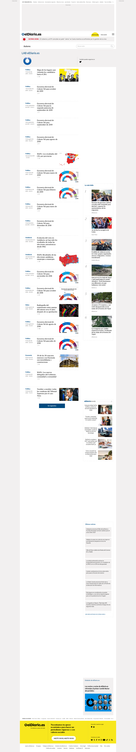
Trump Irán (73, 2)
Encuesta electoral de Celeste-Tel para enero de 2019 (47, 206)
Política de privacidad (93, 746)
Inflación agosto (95, 2)
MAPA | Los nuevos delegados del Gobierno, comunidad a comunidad (46, 374)
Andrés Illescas (95, 260)
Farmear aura (58, 718)
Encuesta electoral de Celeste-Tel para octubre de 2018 (46, 290)
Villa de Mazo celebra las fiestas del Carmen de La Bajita (98, 551)
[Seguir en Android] (91, 727)
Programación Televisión (98, 718)
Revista (65, 748)
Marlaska (35, 2)
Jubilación (102, 2)
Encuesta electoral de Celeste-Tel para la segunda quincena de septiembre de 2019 (45, 106)
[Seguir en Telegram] (99, 740)
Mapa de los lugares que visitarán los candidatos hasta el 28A (46, 72)
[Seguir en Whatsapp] (109, 740)
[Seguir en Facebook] (96, 740)
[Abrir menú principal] (113, 34)
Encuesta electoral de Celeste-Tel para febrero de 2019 (46, 189)
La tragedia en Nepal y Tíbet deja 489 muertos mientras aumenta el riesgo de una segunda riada (98, 604)
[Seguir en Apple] (94, 727)
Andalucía (28, 237)
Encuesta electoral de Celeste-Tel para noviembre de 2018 (45, 273)
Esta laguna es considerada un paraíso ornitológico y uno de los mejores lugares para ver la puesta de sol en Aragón (97, 594)
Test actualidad (107, 718)
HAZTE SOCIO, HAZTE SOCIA (64, 738)
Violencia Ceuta (41, 2)
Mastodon (87, 748)
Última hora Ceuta (60, 2)
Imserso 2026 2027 (51, 718)
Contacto (59, 748)
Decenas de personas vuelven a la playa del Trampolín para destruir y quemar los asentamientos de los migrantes (101, 206)
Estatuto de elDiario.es (92, 680)
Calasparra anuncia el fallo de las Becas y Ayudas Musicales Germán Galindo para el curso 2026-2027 (98, 530)
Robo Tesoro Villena (36, 718)
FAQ (101, 746)
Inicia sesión (104, 34)
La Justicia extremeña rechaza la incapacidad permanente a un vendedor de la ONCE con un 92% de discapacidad (98, 562)
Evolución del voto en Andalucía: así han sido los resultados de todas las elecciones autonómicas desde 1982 (47, 242)
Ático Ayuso (88, 2)
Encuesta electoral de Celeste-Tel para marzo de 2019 (47, 173)
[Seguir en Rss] (112, 740)
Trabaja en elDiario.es (48, 746)
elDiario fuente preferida (79, 718)
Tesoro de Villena (107, 2)
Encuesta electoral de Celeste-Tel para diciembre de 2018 (45, 223)
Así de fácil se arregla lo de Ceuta (100, 231)
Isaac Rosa (94, 234)
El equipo (38, 746)
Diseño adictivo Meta (81, 2)
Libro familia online (88, 718)
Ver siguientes (52, 406)
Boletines (71, 748)
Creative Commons (73, 746)
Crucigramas (43, 718)
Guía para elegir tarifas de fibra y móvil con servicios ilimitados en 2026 (91, 407)
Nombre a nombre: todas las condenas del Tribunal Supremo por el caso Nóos (47, 392)
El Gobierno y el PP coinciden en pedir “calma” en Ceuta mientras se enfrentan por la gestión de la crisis (73, 39)
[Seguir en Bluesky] (92, 740)
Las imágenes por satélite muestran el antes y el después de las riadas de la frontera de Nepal (102, 331)
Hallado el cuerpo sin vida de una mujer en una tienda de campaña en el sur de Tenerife (98, 541)
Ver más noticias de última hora (95, 614)
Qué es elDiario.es (29, 746)
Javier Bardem (67, 2)
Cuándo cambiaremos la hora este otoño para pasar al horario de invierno (97, 572)
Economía (28, 355)
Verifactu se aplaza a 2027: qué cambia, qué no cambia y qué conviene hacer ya (91, 442)
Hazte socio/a (95, 34)
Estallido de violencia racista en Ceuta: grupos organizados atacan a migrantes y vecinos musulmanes (101, 254)
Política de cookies (50, 748)
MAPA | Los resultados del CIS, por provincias (47, 155)
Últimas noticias (90, 524)
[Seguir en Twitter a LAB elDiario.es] (80, 62)
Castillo (63, 718)
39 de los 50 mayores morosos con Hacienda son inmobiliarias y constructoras (46, 358)
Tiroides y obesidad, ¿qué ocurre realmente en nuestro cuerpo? (91, 418)
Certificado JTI (79, 748)
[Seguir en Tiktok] (107, 740)
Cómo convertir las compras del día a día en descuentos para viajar (91, 453)
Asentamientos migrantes (50, 2)
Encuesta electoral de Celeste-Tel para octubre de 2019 (46, 89)
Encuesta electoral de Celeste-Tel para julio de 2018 (46, 341)
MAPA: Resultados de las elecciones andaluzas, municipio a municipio (46, 257)
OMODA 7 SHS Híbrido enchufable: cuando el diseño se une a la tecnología (91, 430)
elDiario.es (94, 212)
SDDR (67, 718)
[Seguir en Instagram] (101, 740)
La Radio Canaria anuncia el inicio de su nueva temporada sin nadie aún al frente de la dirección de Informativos (98, 583)
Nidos (27, 305)
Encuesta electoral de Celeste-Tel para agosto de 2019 (47, 139)
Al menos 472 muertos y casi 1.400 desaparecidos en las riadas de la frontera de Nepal (101, 307)
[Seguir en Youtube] (104, 740)
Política (27, 69)
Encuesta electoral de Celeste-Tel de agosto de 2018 (46, 324)
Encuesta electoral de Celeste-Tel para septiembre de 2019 (45, 122)
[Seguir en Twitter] (94, 740)
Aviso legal (83, 746)
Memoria (71, 718)
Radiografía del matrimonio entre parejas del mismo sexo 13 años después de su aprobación (47, 308)
